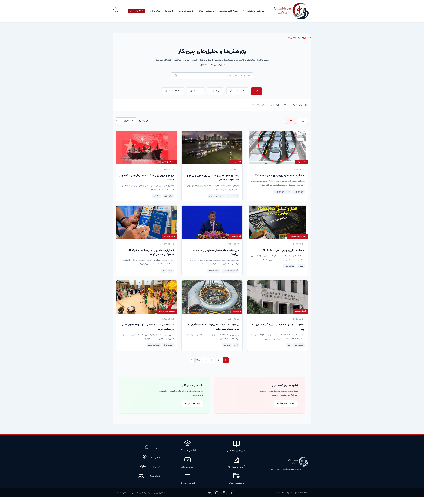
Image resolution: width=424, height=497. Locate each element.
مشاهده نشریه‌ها (287, 403)
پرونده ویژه (215, 91)
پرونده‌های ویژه (206, 11)
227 (198, 360)
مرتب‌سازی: (143, 120)
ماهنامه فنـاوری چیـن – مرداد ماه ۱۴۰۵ (284, 250)
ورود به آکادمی (194, 403)
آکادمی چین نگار (186, 11)
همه (256, 91)
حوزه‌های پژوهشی (256, 11)
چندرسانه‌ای (195, 91)
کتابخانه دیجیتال (173, 91)
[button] (245, 11)
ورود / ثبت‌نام (136, 11)
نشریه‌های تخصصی (228, 11)
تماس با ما (154, 11)
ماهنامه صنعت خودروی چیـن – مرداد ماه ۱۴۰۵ (279, 176)
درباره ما (169, 11)
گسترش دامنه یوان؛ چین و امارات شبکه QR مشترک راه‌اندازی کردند (150, 252)
